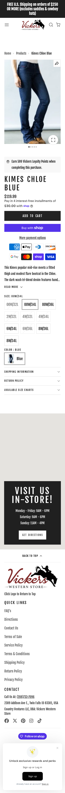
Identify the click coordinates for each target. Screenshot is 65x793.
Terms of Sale (13, 637)
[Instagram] (31, 720)
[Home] (32, 25)
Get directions (32, 535)
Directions (11, 619)
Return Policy (13, 671)
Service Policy (13, 645)
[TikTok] (40, 720)
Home (7, 53)
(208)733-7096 (25, 697)
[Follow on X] (15, 720)
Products (21, 53)
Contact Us (11, 628)
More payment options (32, 238)
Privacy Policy (13, 680)
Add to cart (32, 216)
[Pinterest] (23, 720)
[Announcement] (32, 9)
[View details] (31, 576)
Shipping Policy (14, 662)
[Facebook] (6, 720)
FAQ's (7, 611)
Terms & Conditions (17, 654)
